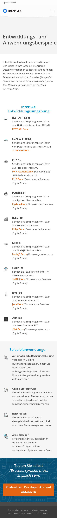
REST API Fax (19, 129)
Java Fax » (17, 304)
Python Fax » (19, 204)
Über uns (45, 513)
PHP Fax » (17, 179)
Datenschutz (13, 513)
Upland (6, 2)
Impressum (26, 513)
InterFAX (12, 2)
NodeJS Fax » (19, 254)
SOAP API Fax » (20, 150)
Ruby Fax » (18, 229)
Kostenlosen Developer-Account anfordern (28, 489)
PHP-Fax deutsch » (22, 171)
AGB (36, 513)
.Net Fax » (18, 329)
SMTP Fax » (18, 279)
